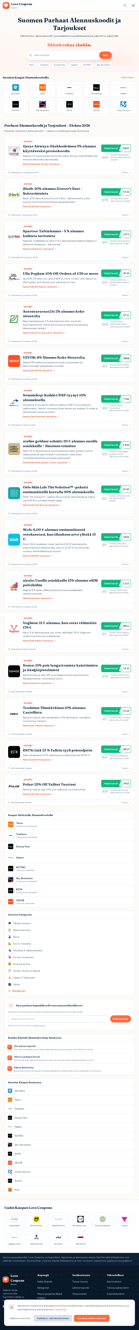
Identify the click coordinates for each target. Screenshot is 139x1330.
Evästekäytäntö (116, 1293)
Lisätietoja (61, 1309)
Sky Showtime (103, 65)
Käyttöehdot (114, 1281)
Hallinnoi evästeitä (20, 1318)
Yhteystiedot (79, 1293)
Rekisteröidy (120, 1018)
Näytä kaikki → (129, 77)
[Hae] (125, 5)
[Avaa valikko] (133, 5)
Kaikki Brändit (44, 1281)
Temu (31, 65)
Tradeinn (44, 65)
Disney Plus (59, 65)
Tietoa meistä (80, 1281)
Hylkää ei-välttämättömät (53, 1318)
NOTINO (87, 65)
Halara (74, 65)
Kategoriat (43, 1287)
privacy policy (39, 1025)
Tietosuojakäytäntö (118, 1287)
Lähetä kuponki (80, 1287)
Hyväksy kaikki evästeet (91, 1318)
